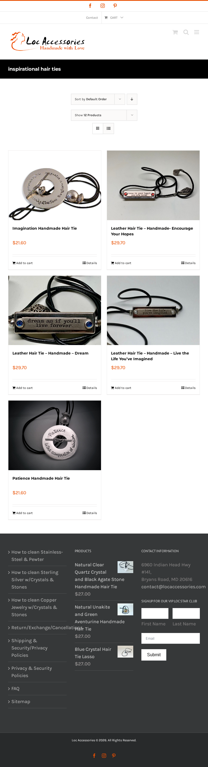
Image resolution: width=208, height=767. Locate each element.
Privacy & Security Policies (31, 671)
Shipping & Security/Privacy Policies (29, 648)
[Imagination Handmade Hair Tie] (54, 185)
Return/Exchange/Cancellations (37, 627)
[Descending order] (132, 99)
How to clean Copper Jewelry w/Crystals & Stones (34, 607)
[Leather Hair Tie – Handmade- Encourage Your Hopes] (153, 185)
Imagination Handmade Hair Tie (44, 228)
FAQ (15, 688)
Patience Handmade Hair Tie (41, 478)
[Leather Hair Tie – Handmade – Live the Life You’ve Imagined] (153, 310)
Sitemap (20, 701)
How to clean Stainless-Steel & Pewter (37, 555)
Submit (154, 654)
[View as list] (108, 128)
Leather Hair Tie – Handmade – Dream (50, 353)
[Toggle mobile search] (186, 32)
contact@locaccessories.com (173, 587)
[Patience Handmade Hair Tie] (54, 435)
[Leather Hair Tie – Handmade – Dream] (54, 310)
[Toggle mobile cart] (175, 32)
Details (91, 263)
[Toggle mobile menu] (197, 32)
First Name (153, 624)
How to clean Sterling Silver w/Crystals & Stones (34, 579)
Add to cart (24, 263)
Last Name (184, 624)
